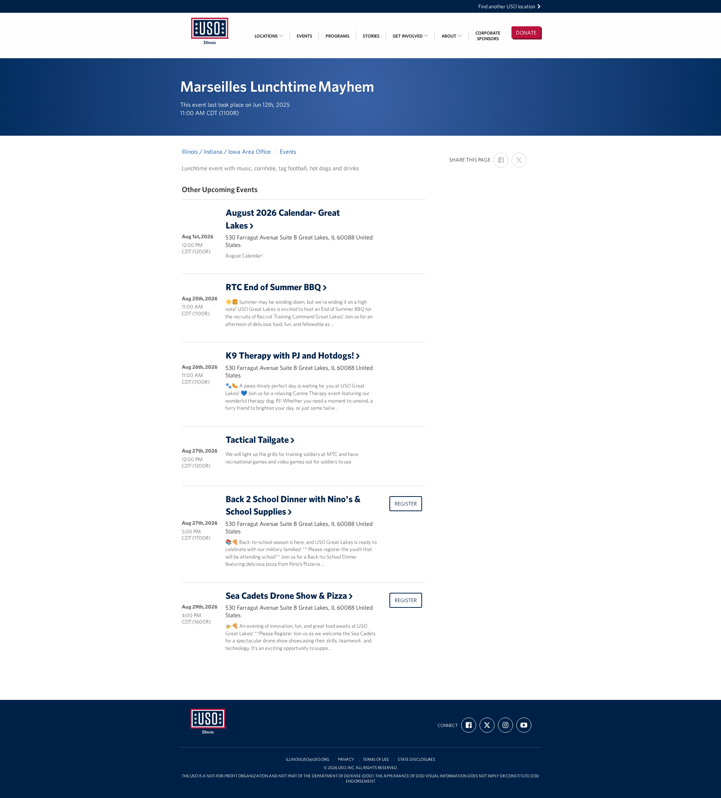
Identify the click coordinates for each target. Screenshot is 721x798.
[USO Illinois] (210, 17)
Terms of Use (376, 759)
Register (406, 503)
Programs (337, 36)
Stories (371, 36)
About (449, 36)
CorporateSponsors (487, 35)
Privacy (346, 759)
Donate (526, 32)
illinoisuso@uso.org (307, 759)
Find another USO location (506, 6)
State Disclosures (416, 759)
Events (304, 36)
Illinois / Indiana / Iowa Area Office (226, 151)
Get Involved (408, 36)
